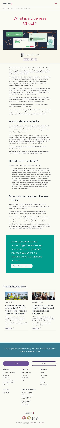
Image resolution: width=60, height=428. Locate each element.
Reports (42, 377)
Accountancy (25, 377)
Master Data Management (9, 380)
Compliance (6, 375)
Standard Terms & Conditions (26, 398)
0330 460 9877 (45, 348)
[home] (7, 3)
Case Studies (43, 375)
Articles (10, 8)
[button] (55, 3)
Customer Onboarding (9, 372)
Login (44, 363)
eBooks (42, 382)
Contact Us (6, 392)
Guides (42, 380)
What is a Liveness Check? (22, 8)
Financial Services (26, 372)
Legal (23, 380)
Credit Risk (6, 377)
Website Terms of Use (27, 395)
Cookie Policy (41, 422)
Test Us (16, 363)
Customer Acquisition (8, 382)
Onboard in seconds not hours (21, 266)
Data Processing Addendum (26, 401)
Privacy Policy (25, 404)
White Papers (43, 384)
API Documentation (27, 392)
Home (4, 8)
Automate (5, 384)
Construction (25, 375)
